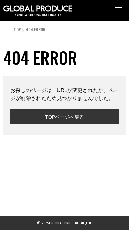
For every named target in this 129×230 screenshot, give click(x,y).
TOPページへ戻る (64, 117)
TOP (17, 29)
